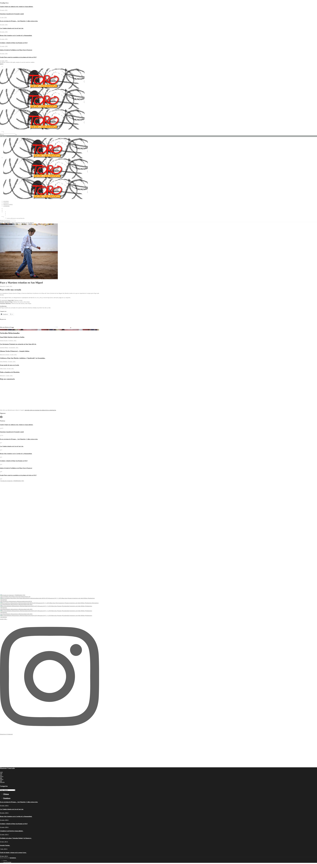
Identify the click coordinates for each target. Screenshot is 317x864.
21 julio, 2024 (3, 17)
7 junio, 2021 (3, 849)
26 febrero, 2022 (12, 340)
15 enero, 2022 (9, 375)
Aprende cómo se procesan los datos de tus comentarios (40, 410)
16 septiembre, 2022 (13, 347)
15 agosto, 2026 (4, 60)
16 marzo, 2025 (4, 10)
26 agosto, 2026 (4, 31)
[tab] (51, 794)
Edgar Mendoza (3, 361)
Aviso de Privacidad (7, 862)
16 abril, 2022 (8, 286)
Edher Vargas (3, 368)
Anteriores (6, 206)
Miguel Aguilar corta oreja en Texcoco (9, 329)
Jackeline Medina (4, 347)
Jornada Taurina (8, 204)
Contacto (6, 203)
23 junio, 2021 (3, 841)
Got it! (1, 64)
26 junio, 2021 (10, 368)
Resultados (7, 222)
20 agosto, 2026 (4, 53)
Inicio (1, 222)
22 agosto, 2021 (4, 834)
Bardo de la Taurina (4, 354)
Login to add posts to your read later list (15, 218)
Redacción (2, 286)
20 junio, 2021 (3, 856)
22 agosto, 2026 (4, 39)
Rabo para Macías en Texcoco (7, 327)
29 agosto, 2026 (4, 24)
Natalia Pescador (4, 340)
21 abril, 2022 (13, 354)
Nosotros (6, 201)
